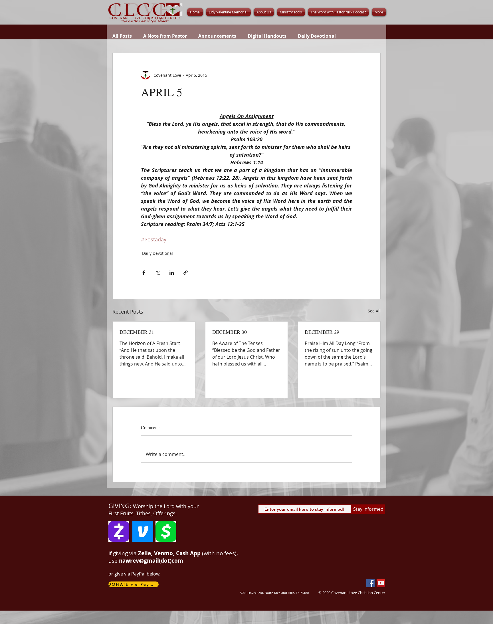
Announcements (217, 36)
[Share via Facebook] (143, 272)
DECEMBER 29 (322, 331)
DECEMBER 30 (229, 331)
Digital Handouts (267, 36)
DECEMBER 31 (137, 331)
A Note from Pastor (165, 36)
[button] (264, 12)
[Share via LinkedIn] (171, 272)
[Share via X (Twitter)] (157, 272)
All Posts (122, 36)
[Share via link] (185, 272)
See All (374, 311)
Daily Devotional (317, 36)
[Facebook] (370, 583)
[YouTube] (381, 583)
